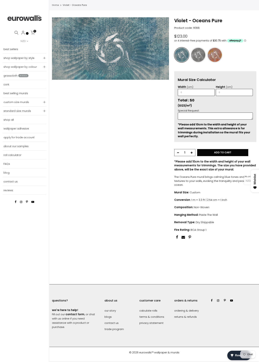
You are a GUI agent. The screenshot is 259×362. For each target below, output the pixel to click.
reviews (8, 190)
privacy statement (151, 323)
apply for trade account (19, 137)
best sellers (11, 49)
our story (110, 310)
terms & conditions (151, 317)
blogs (108, 317)
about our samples (16, 146)
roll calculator (12, 155)
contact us (11, 181)
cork (6, 84)
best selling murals (16, 93)
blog (7, 172)
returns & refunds (185, 317)
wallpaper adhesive (16, 128)
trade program (114, 329)
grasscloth (15, 75)
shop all (9, 120)
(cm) (185, 87)
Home (55, 5)
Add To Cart (222, 152)
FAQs (7, 164)
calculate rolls (148, 310)
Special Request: (188, 110)
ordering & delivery (186, 310)
